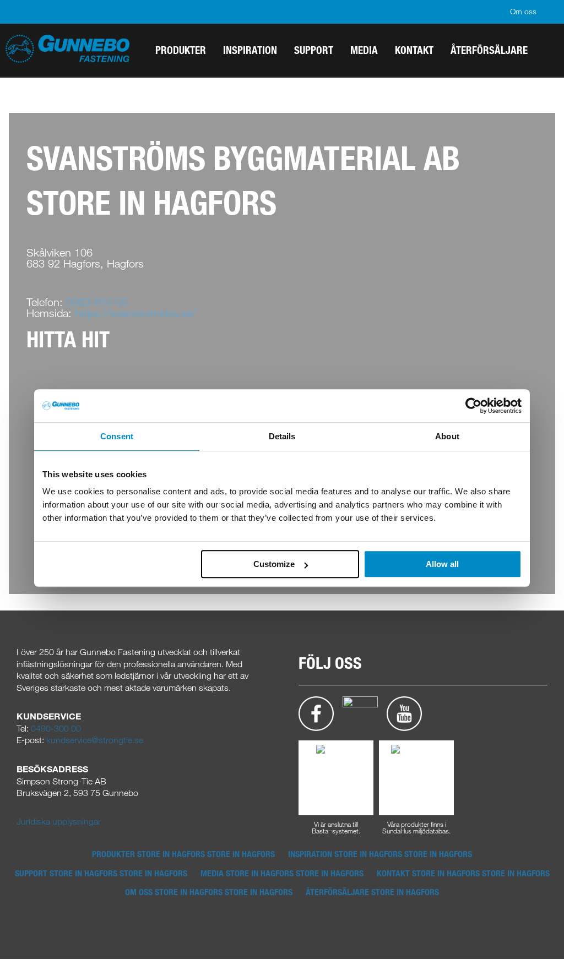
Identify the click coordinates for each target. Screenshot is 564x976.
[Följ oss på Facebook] (316, 713)
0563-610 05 (97, 302)
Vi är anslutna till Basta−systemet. (336, 827)
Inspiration (380, 854)
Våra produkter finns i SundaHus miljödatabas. (416, 827)
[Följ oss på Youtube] (404, 713)
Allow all (442, 564)
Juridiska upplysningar (59, 821)
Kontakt (463, 873)
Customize (274, 564)
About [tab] (447, 436)
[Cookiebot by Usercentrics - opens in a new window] (473, 405)
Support (101, 873)
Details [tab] (282, 436)
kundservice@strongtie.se (94, 740)
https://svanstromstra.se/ (135, 313)
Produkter (183, 854)
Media (282, 873)
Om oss (523, 11)
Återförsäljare (372, 892)
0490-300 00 (56, 728)
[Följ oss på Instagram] (360, 713)
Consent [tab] (116, 436)
